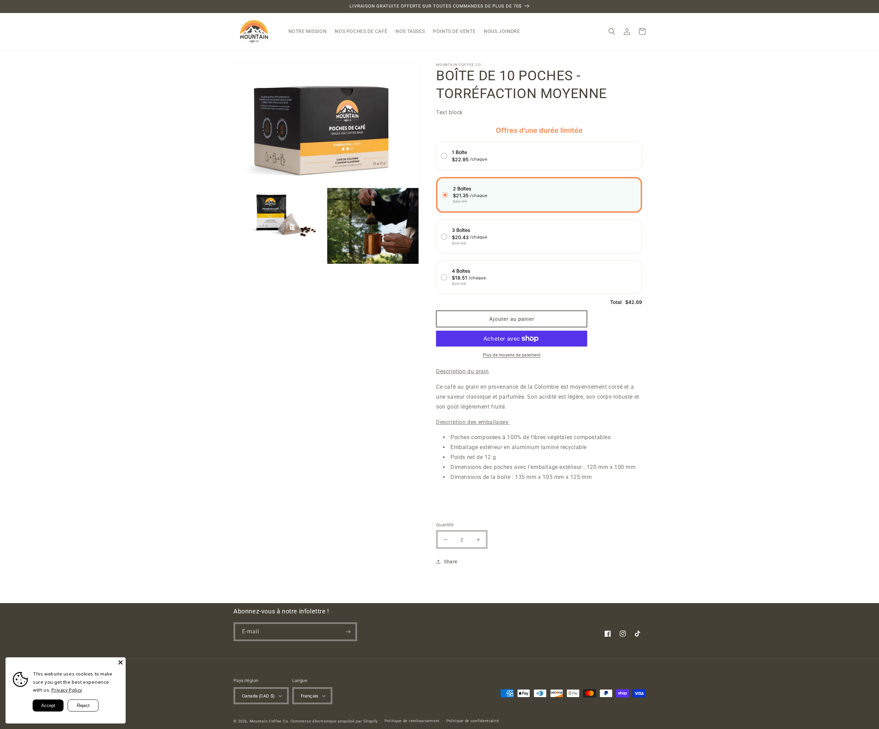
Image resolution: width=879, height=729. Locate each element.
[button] (611, 31)
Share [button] (450, 561)
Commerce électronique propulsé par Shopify (334, 721)
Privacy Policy (67, 690)
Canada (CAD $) (258, 695)
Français (310, 695)
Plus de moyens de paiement (512, 355)
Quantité (445, 524)
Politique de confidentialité (472, 721)
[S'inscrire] (347, 631)
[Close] (120, 662)
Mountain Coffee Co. (270, 721)
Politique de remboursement (412, 721)
